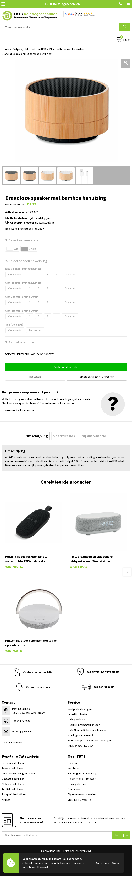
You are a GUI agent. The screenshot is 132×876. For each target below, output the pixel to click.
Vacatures (73, 768)
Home (5, 49)
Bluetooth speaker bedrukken (66, 49)
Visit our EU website (79, 799)
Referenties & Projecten (82, 778)
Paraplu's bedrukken (14, 794)
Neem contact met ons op (19, 410)
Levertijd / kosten (78, 714)
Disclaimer (74, 789)
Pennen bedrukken (13, 763)
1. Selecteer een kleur (22, 240)
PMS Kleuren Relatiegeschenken (87, 730)
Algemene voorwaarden (82, 794)
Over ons (73, 763)
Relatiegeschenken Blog (82, 773)
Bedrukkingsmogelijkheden (84, 724)
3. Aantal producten (20, 342)
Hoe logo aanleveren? (80, 735)
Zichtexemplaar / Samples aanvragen (90, 740)
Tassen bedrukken (12, 768)
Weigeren (116, 863)
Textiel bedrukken (12, 789)
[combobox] (60, 27)
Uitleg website (76, 719)
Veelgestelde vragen (80, 709)
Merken (6, 799)
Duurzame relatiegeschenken (19, 773)
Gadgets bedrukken (13, 778)
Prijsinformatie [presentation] (93, 435)
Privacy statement (79, 784)
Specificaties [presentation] (64, 435)
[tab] (37, 436)
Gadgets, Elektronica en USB (29, 49)
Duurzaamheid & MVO (80, 745)
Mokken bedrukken (13, 784)
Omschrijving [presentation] (37, 435)
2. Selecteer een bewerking (26, 261)
